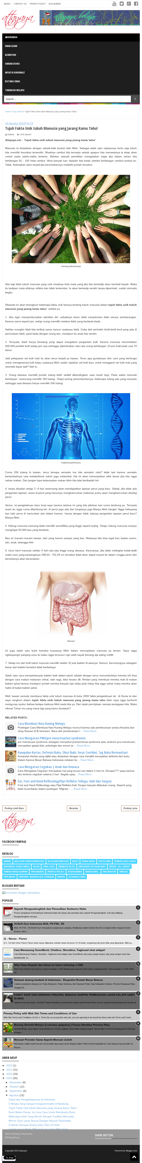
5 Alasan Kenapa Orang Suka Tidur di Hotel (34, 1124)
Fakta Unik (104, 861)
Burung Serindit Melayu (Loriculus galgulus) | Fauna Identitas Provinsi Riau (62, 1024)
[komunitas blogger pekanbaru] (21, 892)
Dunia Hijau (88, 861)
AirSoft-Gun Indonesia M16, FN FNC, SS (39, 923)
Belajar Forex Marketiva (29, 861)
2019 (9, 1078)
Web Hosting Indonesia (18, 1133)
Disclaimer (55, 3)
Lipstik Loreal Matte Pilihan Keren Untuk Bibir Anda (38, 1129)
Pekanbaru (37, 872)
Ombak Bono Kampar (16, 872)
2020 (9, 1073)
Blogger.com (131, 1151)
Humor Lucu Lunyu (125, 861)
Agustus (14, 1095)
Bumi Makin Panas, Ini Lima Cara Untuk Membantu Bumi (42, 1112)
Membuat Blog (66, 866)
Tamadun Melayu (14, 90)
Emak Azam (11, 46)
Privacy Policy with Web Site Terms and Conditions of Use (40, 1013)
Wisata (61, 877)
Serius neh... (92, 872)
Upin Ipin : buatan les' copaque (36, 877)
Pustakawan (75, 872)
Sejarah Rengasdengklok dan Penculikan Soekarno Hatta (50, 908)
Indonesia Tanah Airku (17, 866)
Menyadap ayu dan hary (92, 866)
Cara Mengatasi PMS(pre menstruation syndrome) (52, 738)
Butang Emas (12, 81)
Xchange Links (77, 877)
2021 (9, 1069)
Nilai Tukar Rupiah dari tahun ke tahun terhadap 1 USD (48, 964)
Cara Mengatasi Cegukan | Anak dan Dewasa (48, 767)
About (7, 3)
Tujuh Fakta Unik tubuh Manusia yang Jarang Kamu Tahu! (43, 1107)
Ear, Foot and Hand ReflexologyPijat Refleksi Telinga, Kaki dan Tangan (64, 781)
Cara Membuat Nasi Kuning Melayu (41, 723)
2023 (9, 1065)
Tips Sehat (25, 134)
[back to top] (134, 1157)
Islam (36, 866)
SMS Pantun (109, 872)
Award (7, 861)
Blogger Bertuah (58, 861)
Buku (75, 861)
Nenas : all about (119, 866)
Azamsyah (10, 55)
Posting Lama (130, 808)
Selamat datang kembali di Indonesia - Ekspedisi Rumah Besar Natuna (58, 979)
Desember (15, 1082)
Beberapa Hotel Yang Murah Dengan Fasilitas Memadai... (42, 1116)
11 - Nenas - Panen (15, 938)
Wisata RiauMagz (15, 72)
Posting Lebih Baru (14, 808)
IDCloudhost (12, 1137)
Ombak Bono (12, 63)
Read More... (91, 731)
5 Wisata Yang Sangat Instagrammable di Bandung (38, 1103)
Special (123, 872)
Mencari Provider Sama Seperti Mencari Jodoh (43, 1039)
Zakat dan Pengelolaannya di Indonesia (32, 1099)
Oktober (14, 1086)
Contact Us (20, 3)
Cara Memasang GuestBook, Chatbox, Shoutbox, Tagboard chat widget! (59, 950)
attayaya (23, 1151)
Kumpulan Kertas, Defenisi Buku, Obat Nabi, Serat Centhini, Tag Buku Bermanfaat (73, 752)
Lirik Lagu (49, 866)
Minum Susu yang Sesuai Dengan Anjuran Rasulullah (40, 1120)
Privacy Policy (37, 3)
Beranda (12, 37)
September (16, 1090)
